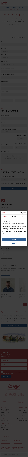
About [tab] (22, 216)
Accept (14, 239)
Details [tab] (14, 216)
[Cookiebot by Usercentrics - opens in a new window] (20, 213)
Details (13, 243)
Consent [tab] (5, 216)
